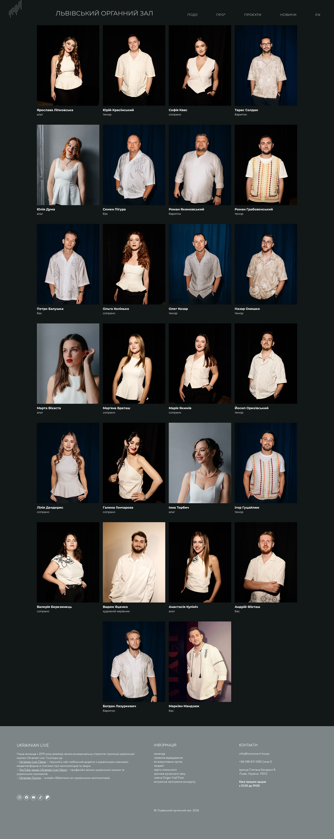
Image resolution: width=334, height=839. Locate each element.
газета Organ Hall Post (169, 778)
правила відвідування (168, 758)
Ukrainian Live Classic (32, 762)
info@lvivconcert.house (254, 754)
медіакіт (159, 766)
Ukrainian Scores (30, 778)
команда (159, 754)
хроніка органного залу (169, 774)
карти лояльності (165, 770)
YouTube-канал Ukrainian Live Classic (43, 770)
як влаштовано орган (168, 762)
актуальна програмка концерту (175, 782)
